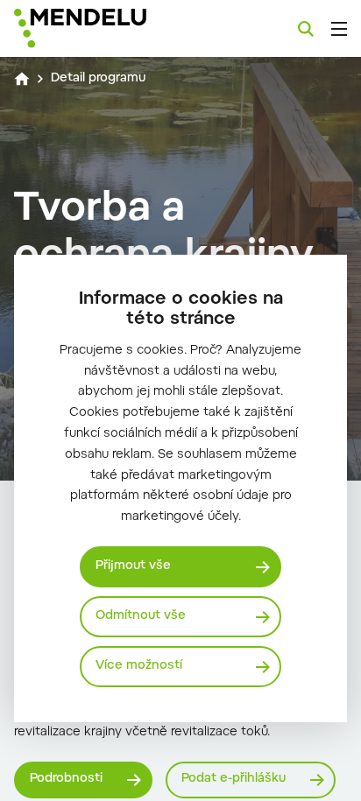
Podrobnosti (66, 779)
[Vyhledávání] (306, 29)
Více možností (139, 666)
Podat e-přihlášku (233, 779)
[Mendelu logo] (101, 28)
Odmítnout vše (141, 616)
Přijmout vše (133, 566)
